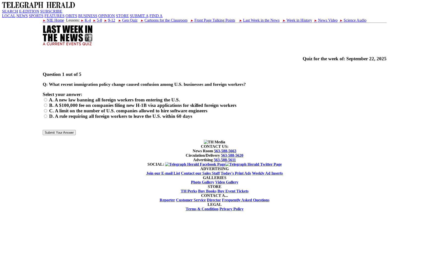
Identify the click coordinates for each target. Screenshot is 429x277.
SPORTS (36, 16)
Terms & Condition (202, 209)
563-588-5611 (225, 160)
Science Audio (353, 20)
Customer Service (191, 200)
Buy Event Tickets (233, 191)
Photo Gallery (202, 182)
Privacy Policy (231, 209)
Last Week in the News (259, 20)
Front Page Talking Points (212, 20)
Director (214, 200)
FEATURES (54, 16)
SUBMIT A (139, 16)
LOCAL (8, 16)
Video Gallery (226, 182)
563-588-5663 (225, 151)
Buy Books (207, 191)
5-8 (97, 20)
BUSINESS (87, 16)
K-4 (86, 20)
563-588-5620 (232, 155)
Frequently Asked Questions (245, 200)
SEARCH (10, 11)
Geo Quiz (128, 20)
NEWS (22, 16)
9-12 (109, 20)
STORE (122, 16)
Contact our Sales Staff (200, 173)
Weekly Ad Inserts (267, 173)
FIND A (156, 16)
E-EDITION (29, 11)
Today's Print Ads (236, 173)
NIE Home (53, 20)
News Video (326, 20)
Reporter (167, 200)
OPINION (106, 16)
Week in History (297, 20)
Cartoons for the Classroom (164, 20)
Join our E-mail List (163, 173)
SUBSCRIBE (51, 11)
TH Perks (189, 191)
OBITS (71, 16)
